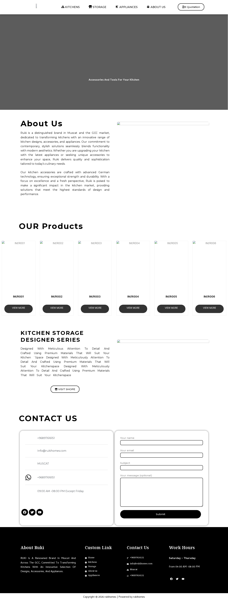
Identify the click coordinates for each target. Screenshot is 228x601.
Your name (127, 437)
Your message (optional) (136, 475)
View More (18, 307)
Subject (125, 463)
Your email (127, 450)
